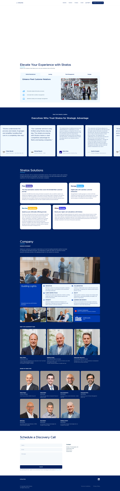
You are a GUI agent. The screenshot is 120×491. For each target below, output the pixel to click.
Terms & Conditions (85, 486)
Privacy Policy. (58, 469)
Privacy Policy (96, 486)
